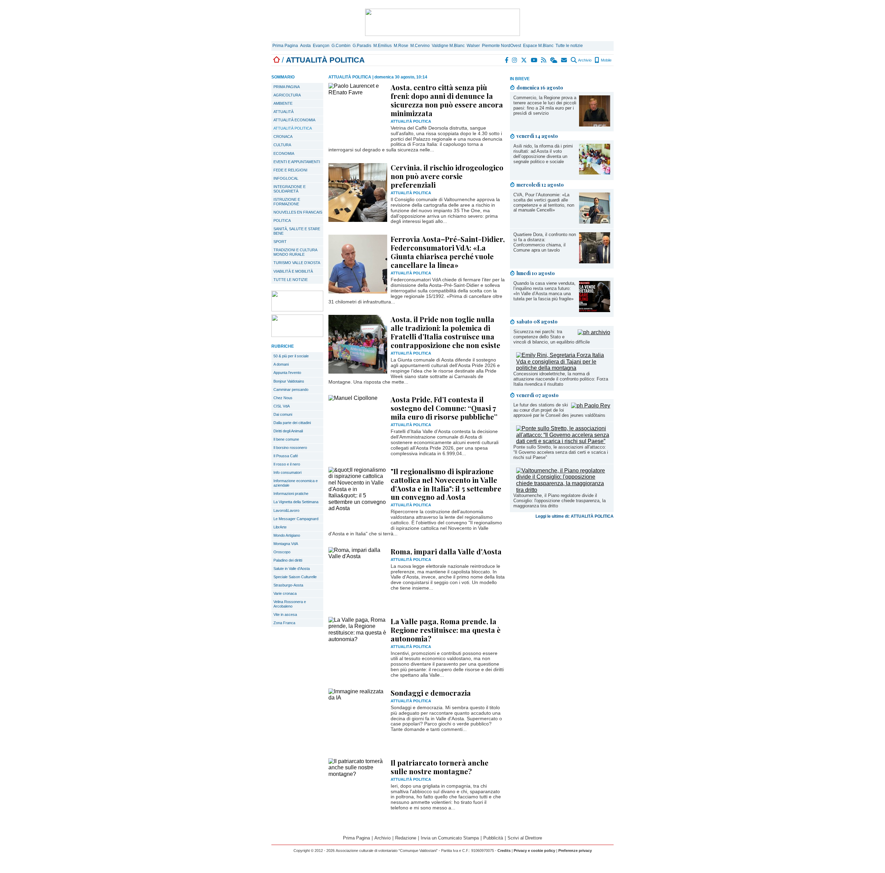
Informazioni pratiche (290, 493)
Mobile (606, 60)
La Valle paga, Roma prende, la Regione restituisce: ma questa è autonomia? (446, 629)
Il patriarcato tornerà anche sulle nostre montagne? (439, 767)
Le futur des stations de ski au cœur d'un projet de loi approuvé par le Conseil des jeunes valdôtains (559, 410)
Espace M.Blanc (538, 45)
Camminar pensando (290, 389)
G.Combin (341, 45)
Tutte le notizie (569, 45)
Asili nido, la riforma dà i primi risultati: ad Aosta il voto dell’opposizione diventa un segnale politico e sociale (543, 153)
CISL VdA (281, 406)
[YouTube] (534, 60)
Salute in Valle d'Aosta (291, 568)
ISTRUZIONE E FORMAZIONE (286, 201)
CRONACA (282, 136)
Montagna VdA (285, 544)
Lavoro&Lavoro (286, 510)
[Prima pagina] (276, 60)
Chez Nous (282, 398)
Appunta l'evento (287, 372)
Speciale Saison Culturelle (295, 577)
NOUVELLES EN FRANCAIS (297, 212)
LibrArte (280, 527)
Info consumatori (287, 472)
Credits (504, 850)
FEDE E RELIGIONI (290, 170)
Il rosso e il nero (286, 464)
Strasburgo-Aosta (288, 585)
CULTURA (282, 145)
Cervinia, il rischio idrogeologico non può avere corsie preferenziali (447, 175)
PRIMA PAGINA (286, 87)
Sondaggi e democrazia (431, 692)
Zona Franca (284, 623)
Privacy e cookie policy (534, 850)
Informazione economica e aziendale (295, 483)
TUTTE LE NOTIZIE (290, 280)
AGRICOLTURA (287, 95)
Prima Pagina (285, 45)
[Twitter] (524, 60)
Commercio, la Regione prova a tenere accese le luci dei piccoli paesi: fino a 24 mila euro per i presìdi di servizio (544, 105)
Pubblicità (493, 838)
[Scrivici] (564, 60)
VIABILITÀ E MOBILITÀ (293, 271)
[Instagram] (515, 60)
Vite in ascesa (285, 614)
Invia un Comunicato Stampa (450, 838)
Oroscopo (281, 552)
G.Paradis (362, 45)
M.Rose (401, 45)
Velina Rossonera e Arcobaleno (289, 604)
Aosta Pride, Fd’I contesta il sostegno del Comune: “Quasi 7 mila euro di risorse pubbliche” (444, 407)
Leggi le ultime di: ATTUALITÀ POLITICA (574, 516)
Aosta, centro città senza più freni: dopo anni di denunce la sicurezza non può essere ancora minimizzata (447, 100)
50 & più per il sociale (291, 356)
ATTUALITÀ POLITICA (292, 128)
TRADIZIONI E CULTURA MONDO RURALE (295, 252)
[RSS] (544, 60)
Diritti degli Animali (288, 431)
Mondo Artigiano (286, 535)
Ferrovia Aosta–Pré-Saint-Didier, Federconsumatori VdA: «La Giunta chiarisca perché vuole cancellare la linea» (448, 252)
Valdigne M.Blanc (448, 45)
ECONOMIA (283, 153)
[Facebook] (507, 60)
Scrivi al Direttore (524, 838)
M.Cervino (420, 45)
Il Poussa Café (285, 456)
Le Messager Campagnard (295, 519)
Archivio (584, 60)
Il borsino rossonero (290, 447)
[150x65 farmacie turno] (297, 335)
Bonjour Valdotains (288, 381)
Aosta (305, 45)
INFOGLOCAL (285, 178)
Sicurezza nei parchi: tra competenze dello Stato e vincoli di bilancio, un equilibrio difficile (551, 337)
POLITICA (282, 220)
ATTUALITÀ (283, 112)
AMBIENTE (282, 103)
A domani (281, 364)
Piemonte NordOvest (501, 45)
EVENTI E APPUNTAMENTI (296, 162)
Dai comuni (282, 414)
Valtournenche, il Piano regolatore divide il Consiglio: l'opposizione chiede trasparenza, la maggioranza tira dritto (559, 500)
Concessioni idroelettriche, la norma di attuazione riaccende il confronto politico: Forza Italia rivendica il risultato (560, 379)
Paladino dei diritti (287, 560)
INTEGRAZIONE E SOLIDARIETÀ (289, 189)
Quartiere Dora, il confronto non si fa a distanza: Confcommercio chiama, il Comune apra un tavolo (544, 242)
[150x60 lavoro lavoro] (297, 309)
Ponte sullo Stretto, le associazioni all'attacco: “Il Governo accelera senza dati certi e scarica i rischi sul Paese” (560, 452)
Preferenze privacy (575, 850)
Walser (473, 45)
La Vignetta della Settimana (295, 502)
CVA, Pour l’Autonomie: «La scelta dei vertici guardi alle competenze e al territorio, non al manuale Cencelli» (543, 202)
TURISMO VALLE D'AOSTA (296, 263)
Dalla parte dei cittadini (292, 423)
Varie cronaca (285, 593)
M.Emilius (382, 45)
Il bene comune (286, 439)
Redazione (405, 838)
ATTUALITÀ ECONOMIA (294, 120)
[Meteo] (554, 60)
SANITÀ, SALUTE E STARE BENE (296, 231)
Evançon (321, 45)
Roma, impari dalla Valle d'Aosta (446, 551)
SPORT (280, 242)
